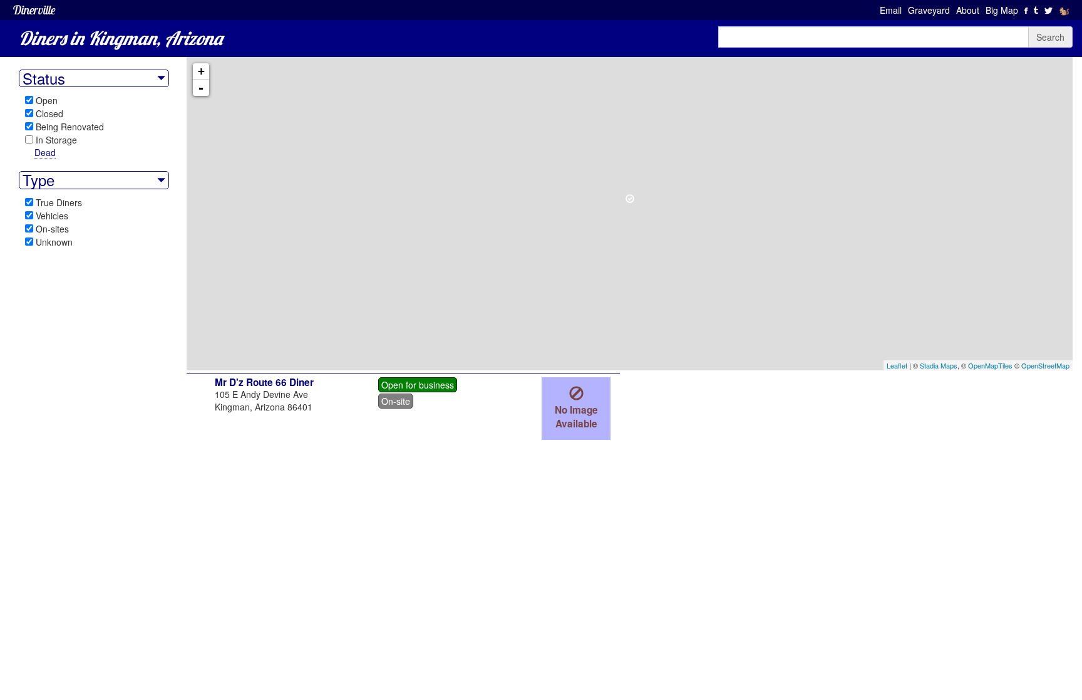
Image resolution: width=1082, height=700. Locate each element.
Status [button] (44, 78)
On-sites (52, 228)
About (967, 10)
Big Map (1002, 10)
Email (891, 10)
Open (47, 100)
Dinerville (34, 10)
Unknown (54, 242)
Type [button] (38, 180)
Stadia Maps (938, 365)
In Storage (56, 139)
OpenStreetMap (1045, 365)
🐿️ (1064, 10)
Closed (49, 113)
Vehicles (52, 215)
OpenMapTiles (990, 365)
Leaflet (897, 365)
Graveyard (929, 10)
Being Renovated (70, 126)
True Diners (59, 202)
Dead (45, 152)
